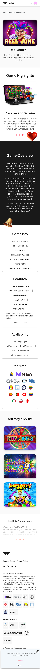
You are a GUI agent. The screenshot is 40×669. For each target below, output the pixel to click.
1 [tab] (16, 135)
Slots (25, 241)
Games (12, 12)
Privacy (19, 665)
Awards (6, 561)
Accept (20, 661)
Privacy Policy (22, 561)
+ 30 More (13, 612)
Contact (13, 561)
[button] (38, 652)
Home (5, 12)
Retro (23, 264)
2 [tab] (20, 135)
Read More (7, 640)
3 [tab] (23, 135)
